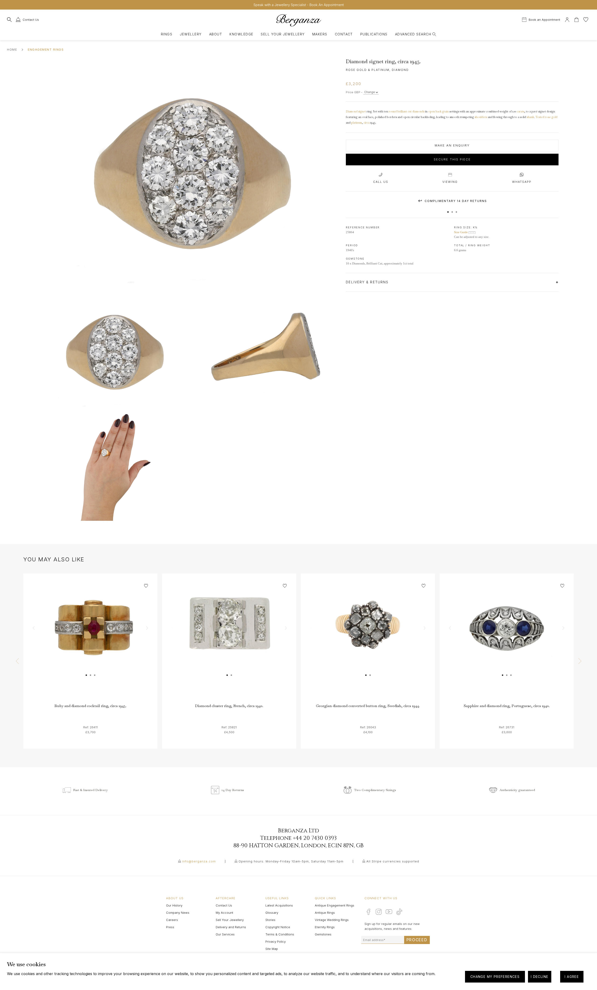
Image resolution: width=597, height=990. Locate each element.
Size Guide (461, 232)
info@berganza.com (199, 861)
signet (362, 111)
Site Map (271, 949)
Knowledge (241, 34)
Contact (344, 34)
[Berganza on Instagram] (379, 912)
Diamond (352, 111)
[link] (90, 640)
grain (445, 111)
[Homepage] (298, 20)
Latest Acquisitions (279, 905)
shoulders (481, 117)
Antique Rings (325, 912)
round (393, 111)
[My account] (567, 19)
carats (520, 111)
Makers (319, 34)
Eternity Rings (325, 927)
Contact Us (224, 905)
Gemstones (323, 934)
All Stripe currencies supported (392, 861)
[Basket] (577, 19)
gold (554, 117)
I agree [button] (572, 977)
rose (548, 117)
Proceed (416, 940)
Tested (539, 117)
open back (434, 111)
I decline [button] (539, 977)
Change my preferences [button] (495, 977)
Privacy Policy (275, 941)
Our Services (225, 934)
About (215, 34)
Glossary (271, 912)
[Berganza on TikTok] (399, 912)
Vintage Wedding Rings (332, 920)
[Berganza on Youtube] (389, 912)
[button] (448, 209)
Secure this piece (452, 159)
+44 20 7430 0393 (315, 838)
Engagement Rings (46, 49)
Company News (177, 912)
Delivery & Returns (368, 282)
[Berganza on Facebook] (368, 912)
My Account (224, 912)
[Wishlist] (586, 19)
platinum (356, 123)
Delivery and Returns (231, 927)
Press (170, 927)
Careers (172, 920)
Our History (174, 905)
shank (530, 117)
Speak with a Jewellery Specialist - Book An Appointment (298, 5)
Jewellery (190, 34)
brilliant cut (404, 111)
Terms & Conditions (279, 934)
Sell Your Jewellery (283, 34)
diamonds (418, 111)
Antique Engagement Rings (334, 905)
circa (367, 123)
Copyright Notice (277, 927)
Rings (166, 34)
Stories (270, 920)
